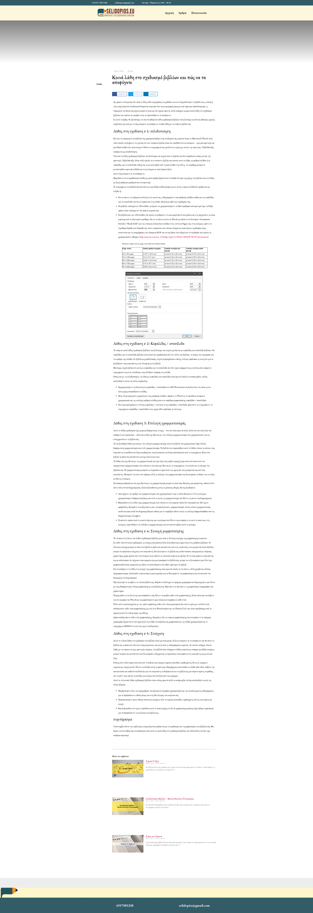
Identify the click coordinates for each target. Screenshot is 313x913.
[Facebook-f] (223, 2)
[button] (119, 94)
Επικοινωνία (199, 13)
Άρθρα (182, 13)
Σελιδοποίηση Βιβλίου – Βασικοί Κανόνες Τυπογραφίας (170, 798)
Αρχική (169, 13)
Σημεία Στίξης (152, 761)
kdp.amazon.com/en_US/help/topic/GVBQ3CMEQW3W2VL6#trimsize (174, 236)
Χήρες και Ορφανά (154, 836)
